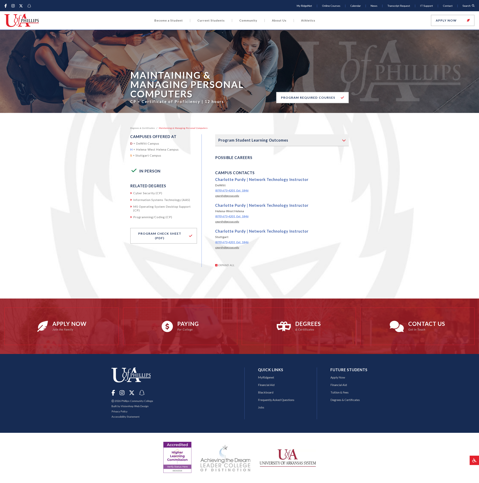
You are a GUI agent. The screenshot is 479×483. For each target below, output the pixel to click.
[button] (453, 20)
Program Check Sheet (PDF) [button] (158, 236)
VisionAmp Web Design (135, 406)
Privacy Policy (119, 411)
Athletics (308, 20)
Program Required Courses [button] (315, 97)
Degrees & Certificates (142, 128)
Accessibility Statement (126, 416)
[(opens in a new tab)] (288, 457)
